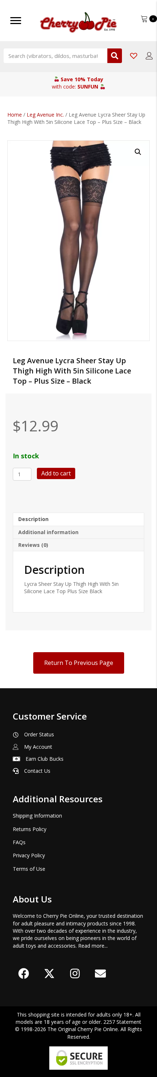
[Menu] (15, 21)
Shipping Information (37, 815)
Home (14, 114)
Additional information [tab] (48, 532)
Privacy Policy (29, 855)
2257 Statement (122, 1021)
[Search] (114, 55)
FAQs (19, 842)
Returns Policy (29, 829)
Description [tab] (33, 519)
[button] (138, 151)
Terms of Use (29, 868)
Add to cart (56, 473)
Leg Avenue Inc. (45, 114)
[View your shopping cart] (145, 18)
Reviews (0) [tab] (33, 544)
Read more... (93, 945)
